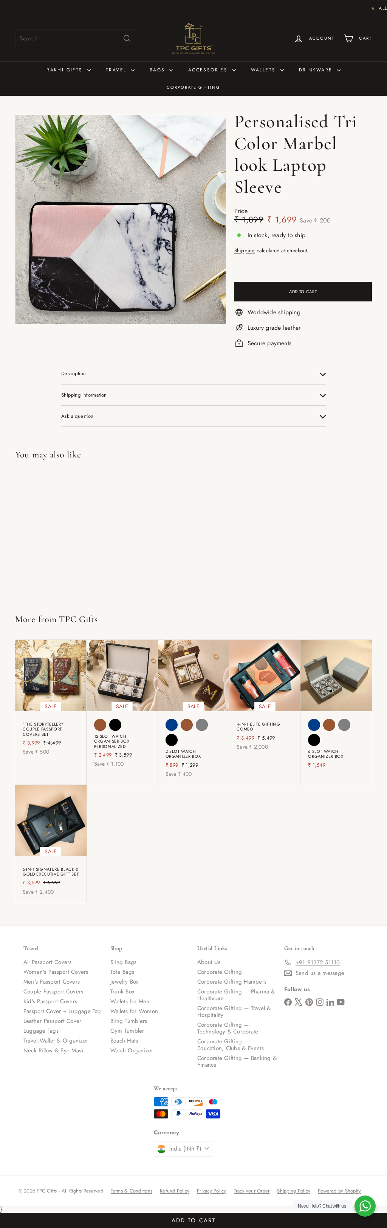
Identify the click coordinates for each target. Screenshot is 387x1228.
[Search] (127, 38)
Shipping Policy (293, 1190)
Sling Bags (123, 962)
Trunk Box (122, 991)
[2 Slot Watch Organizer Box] (193, 712)
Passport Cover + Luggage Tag (62, 1011)
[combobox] (75, 38)
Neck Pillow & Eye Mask (53, 1050)
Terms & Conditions (131, 1190)
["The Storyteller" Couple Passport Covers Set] (51, 701)
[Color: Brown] (100, 725)
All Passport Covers (47, 962)
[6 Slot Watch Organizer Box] (336, 707)
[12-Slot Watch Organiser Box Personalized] (122, 707)
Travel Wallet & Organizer (55, 1040)
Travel (117, 69)
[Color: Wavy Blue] (172, 725)
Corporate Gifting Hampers (231, 982)
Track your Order (252, 1190)
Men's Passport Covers (51, 982)
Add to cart (193, 1219)
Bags (158, 69)
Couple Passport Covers (53, 991)
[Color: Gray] (202, 725)
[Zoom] (120, 219)
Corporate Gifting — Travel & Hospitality (234, 1011)
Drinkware (317, 69)
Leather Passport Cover (52, 1021)
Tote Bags (122, 972)
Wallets (264, 69)
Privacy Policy (211, 1190)
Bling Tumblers (128, 1021)
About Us (208, 962)
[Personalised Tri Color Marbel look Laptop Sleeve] (44, 533)
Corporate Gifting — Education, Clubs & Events (230, 1044)
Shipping (244, 250)
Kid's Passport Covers (50, 1001)
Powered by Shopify (339, 1190)
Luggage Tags (41, 1031)
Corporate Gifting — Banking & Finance (237, 1061)
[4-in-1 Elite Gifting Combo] (264, 699)
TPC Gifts (78, 619)
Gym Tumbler (127, 1031)
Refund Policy (174, 1190)
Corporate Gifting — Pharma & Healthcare (236, 994)
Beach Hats (124, 1040)
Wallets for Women (134, 1011)
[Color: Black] (115, 725)
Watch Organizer (131, 1050)
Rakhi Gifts (65, 69)
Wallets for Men (130, 1001)
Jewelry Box (124, 982)
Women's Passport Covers (55, 972)
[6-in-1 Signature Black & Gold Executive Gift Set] (51, 844)
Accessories (209, 69)
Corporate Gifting (193, 87)
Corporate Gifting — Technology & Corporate (227, 1028)
